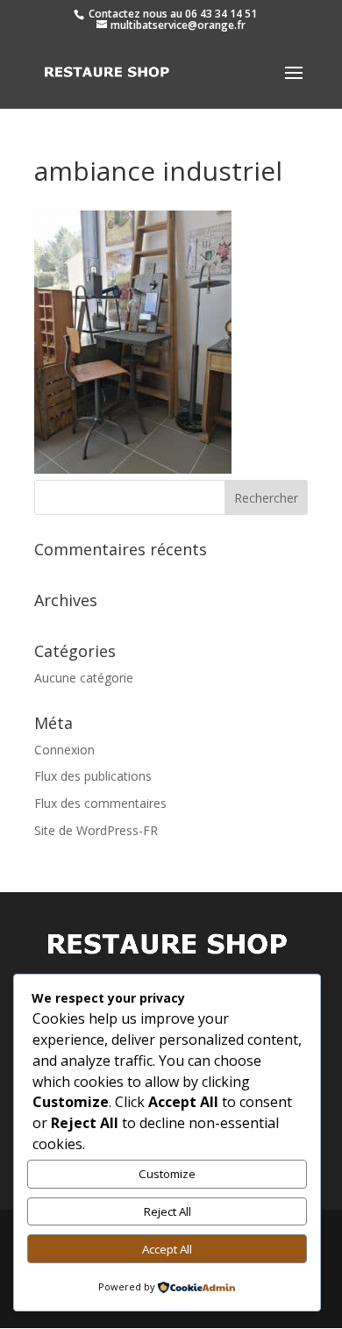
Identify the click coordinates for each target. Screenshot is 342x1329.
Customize (167, 1174)
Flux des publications (93, 776)
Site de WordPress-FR (96, 830)
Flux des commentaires (100, 803)
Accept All (167, 1249)
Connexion (64, 749)
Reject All (167, 1211)
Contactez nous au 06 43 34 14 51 (171, 13)
